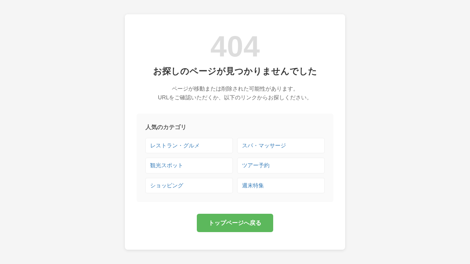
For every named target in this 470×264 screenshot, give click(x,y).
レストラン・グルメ (175, 145)
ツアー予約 (256, 165)
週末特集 (253, 185)
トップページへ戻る (235, 223)
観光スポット (166, 165)
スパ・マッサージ (264, 145)
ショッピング (166, 185)
